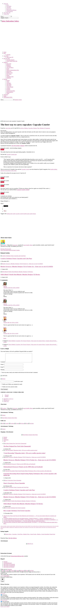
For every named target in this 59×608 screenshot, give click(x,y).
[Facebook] (12, 423)
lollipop (7, 527)
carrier (14, 213)
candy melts (31, 527)
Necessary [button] (3, 593)
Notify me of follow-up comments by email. (12, 384)
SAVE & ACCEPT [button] (5, 606)
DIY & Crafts (6, 58)
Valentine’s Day (10, 76)
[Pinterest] (21, 423)
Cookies (8, 88)
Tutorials (8, 54)
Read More (6, 575)
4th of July (8, 63)
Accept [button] (2, 575)
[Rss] (2, 423)
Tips (38, 128)
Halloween (8, 71)
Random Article (18, 99)
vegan (34, 527)
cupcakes (10, 526)
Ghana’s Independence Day (12, 70)
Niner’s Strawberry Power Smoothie (14, 483)
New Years (8, 74)
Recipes (5, 79)
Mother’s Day (9, 72)
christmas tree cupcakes (18, 527)
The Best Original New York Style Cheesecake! (17, 446)
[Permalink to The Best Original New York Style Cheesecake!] (14, 443)
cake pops (15, 245)
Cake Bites (8, 84)
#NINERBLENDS (7, 97)
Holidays (5, 62)
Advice (22, 128)
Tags (4, 441)
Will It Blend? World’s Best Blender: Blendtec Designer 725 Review (20, 274)
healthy (2, 528)
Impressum (8, 8)
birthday (29, 526)
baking (5, 526)
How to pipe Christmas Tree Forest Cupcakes (16, 510)
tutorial (8, 526)
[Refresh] (3, 378)
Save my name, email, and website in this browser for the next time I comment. (20, 372)
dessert (26, 526)
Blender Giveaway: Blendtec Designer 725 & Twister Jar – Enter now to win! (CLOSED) (27, 266)
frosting (14, 526)
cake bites (17, 526)
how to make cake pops (35, 526)
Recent (5, 438)
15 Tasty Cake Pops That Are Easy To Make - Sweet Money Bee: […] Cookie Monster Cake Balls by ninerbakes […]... (30, 519)
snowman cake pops (49, 526)
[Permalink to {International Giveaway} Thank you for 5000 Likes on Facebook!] (19, 464)
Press (7, 5)
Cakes (7, 81)
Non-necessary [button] (4, 600)
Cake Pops (5, 56)
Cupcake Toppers (10, 59)
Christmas (8, 66)
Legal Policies (9, 11)
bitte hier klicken (12, 538)
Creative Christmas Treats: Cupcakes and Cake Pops (16, 258)
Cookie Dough (9, 87)
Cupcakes (8, 83)
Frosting (8, 89)
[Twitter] (17, 423)
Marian (5, 286)
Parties (7, 75)
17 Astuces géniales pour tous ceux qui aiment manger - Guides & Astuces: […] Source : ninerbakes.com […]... (28, 518)
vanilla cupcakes (38, 527)
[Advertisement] (29, 33)
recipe (23, 527)
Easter (7, 68)
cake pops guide (55, 526)
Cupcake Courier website (23, 189)
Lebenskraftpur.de (7, 563)
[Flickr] (26, 423)
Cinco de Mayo (9, 67)
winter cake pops (3, 527)
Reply (4, 299)
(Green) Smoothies (10, 90)
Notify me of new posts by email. (9, 386)
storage (34, 213)
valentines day (11, 527)
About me (5, 3)
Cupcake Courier (25, 169)
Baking (26, 128)
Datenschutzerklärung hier (17, 556)
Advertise (8, 7)
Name (2, 364)
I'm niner (4, 245)
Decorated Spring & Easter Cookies (10, 250)
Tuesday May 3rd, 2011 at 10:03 (10, 322)
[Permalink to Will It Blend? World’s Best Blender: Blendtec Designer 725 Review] (17, 271)
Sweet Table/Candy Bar (11, 61)
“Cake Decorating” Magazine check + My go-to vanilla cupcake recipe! (24, 453)
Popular (5, 437)
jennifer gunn (26, 213)
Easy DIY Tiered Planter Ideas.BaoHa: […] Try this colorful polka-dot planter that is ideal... (24, 521)
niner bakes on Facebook (9, 564)
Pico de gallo (6, 249)
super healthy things (28, 245)
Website (2, 369)
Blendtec (5, 561)
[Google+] (6, 423)
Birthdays (8, 65)
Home (4, 52)
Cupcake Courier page (11, 154)
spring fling (43, 527)
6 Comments (47, 128)
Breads (7, 80)
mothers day (27, 527)
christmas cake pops (42, 526)
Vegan (7, 93)
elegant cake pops (22, 526)
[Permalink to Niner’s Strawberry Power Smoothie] (12, 480)
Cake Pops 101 (6, 12)
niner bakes (8, 128)
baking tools (9, 213)
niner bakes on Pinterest (8, 566)
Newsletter (8, 6)
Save (3, 149)
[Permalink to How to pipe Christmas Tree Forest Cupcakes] (14, 507)
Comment (3, 362)
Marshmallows (9, 92)
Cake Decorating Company (17, 145)
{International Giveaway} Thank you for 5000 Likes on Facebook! (23, 467)
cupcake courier (19, 213)
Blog (4, 53)
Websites (42, 128)
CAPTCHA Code (18, 381)
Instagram (9, 569)
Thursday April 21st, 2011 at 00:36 (11, 287)
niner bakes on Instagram (9, 565)
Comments (5, 439)
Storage (35, 128)
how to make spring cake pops (51, 527)
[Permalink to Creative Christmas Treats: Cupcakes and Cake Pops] (13, 255)
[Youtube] (31, 423)
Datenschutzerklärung (11, 10)
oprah (31, 213)
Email (2, 367)
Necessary (4, 595)
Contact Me (6, 14)
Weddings (8, 77)
